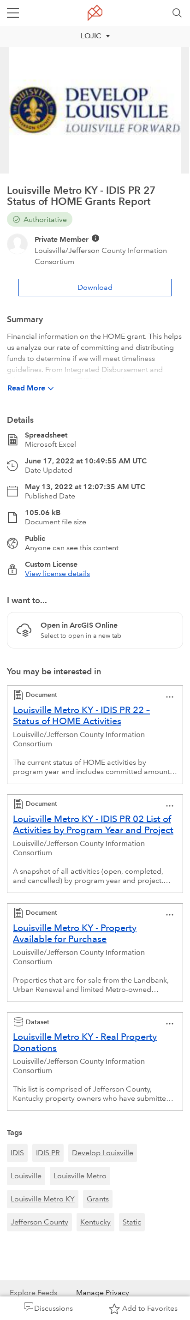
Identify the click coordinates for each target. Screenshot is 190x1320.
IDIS (17, 1152)
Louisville (26, 1175)
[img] (95, 238)
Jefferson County (39, 1222)
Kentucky (95, 1222)
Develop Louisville (102, 1152)
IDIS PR (48, 1152)
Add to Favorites (150, 1308)
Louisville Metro (80, 1175)
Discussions (53, 1308)
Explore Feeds (33, 1292)
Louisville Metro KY (43, 1198)
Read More (26, 388)
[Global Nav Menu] (13, 13)
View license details (57, 573)
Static (132, 1222)
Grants (98, 1198)
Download (95, 287)
